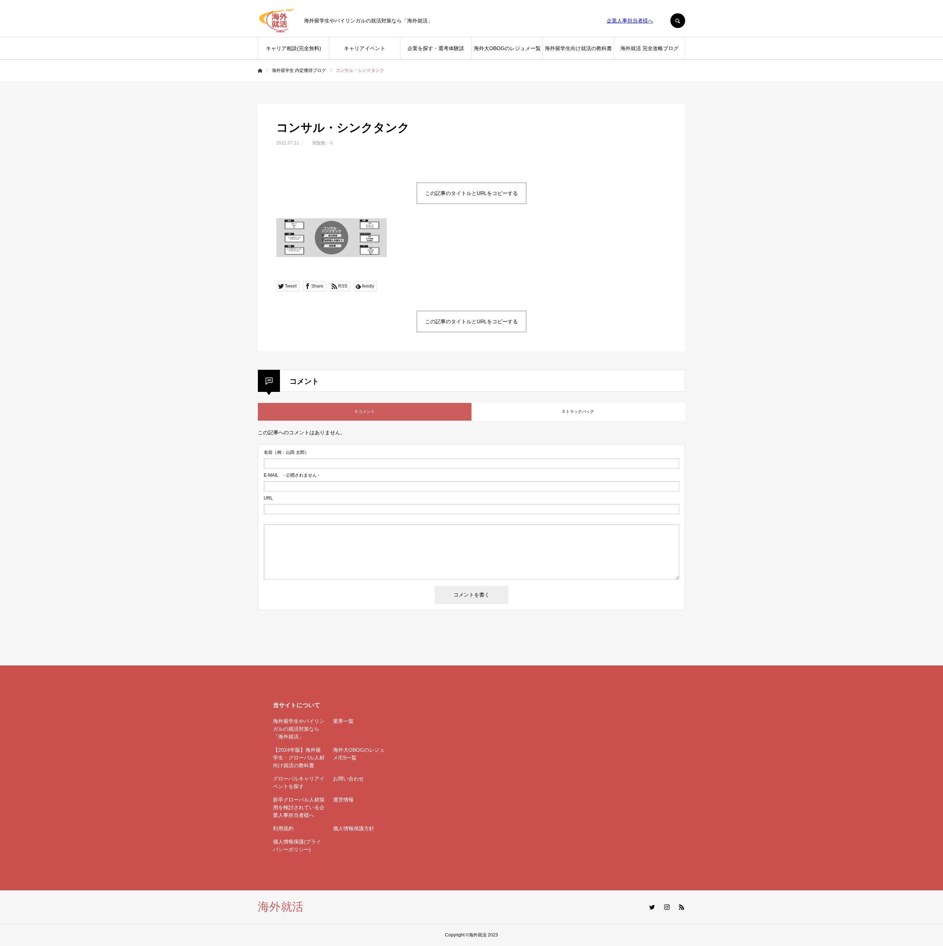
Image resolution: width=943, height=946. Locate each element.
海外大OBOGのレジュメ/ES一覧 (359, 754)
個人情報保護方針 (353, 828)
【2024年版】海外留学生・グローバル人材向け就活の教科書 (299, 757)
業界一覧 (343, 721)
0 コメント (365, 411)
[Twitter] (652, 907)
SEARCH (677, 20)
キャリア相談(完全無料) (293, 48)
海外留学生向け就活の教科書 (578, 48)
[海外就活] (276, 21)
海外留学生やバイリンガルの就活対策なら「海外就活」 (299, 729)
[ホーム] (260, 70)
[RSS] (681, 907)
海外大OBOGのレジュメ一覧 (507, 48)
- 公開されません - (291, 475)
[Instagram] (666, 907)
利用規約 (283, 828)
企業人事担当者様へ (630, 21)
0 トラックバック (578, 411)
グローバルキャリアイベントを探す (299, 782)
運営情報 (343, 800)
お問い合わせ (348, 779)
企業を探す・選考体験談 (435, 48)
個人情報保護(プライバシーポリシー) (297, 845)
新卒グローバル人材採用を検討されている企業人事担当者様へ (299, 807)
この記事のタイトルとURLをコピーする (471, 193)
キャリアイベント (364, 48)
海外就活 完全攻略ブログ (649, 48)
